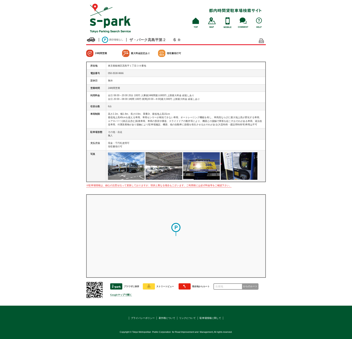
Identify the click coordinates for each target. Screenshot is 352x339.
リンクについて (187, 318)
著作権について (167, 318)
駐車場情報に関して (210, 318)
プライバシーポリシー (143, 318)
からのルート (250, 286)
